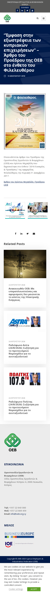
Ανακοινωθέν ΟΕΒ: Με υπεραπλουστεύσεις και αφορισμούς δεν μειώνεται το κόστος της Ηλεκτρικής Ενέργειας (24, 294)
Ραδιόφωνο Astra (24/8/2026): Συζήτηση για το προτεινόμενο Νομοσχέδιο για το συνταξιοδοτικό (24, 350)
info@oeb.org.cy (18, 513)
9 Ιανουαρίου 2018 (16, 76)
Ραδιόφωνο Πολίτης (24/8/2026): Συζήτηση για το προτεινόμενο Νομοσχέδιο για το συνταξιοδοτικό (24, 407)
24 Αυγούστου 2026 (17, 285)
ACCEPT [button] (34, 589)
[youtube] (32, 10)
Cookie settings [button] (16, 589)
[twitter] (27, 10)
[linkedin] (22, 10)
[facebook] (17, 10)
